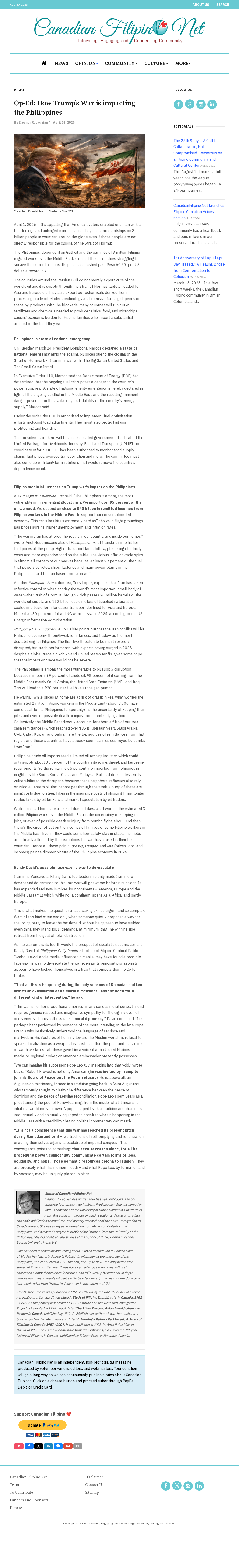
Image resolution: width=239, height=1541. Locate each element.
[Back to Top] (225, 1527)
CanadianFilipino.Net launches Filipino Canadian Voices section (198, 211)
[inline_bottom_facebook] (28, 1446)
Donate (16, 1508)
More (181, 63)
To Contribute (21, 1492)
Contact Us (94, 1484)
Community (120, 63)
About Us (201, 5)
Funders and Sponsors (29, 1500)
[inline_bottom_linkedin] (48, 1446)
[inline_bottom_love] (19, 1446)
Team (14, 1484)
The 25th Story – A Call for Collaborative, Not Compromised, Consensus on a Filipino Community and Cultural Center (197, 153)
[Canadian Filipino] (119, 30)
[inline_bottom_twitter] (38, 1446)
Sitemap (92, 1492)
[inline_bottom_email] (77, 1446)
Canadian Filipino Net (28, 1477)
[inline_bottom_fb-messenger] (58, 1446)
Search (222, 5)
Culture (155, 63)
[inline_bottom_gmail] (68, 1446)
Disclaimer (94, 1477)
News (61, 63)
